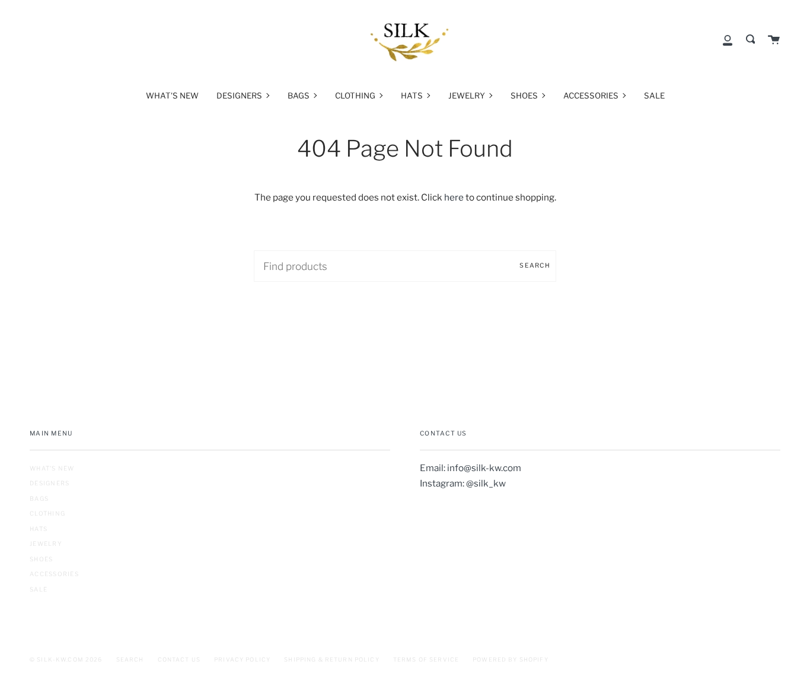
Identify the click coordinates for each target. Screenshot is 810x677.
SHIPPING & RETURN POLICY (331, 659)
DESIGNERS (49, 483)
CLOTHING (47, 513)
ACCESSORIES (54, 573)
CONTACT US (179, 659)
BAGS (39, 498)
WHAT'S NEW (52, 468)
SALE (38, 589)
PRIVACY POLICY (242, 659)
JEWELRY (46, 543)
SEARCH (130, 659)
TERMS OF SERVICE (426, 659)
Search (534, 265)
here (454, 197)
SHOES (41, 558)
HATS (38, 528)
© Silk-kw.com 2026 (66, 659)
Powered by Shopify (510, 659)
